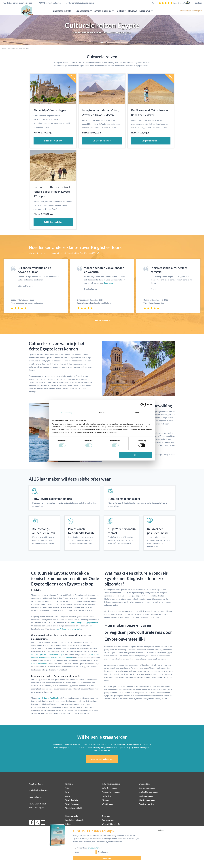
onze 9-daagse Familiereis (48, 698)
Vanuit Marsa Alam (72, 804)
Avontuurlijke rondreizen (111, 792)
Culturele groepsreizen (147, 788)
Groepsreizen (82, 10)
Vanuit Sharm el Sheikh (73, 808)
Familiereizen (106, 796)
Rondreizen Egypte (61, 10)
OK (135, 455)
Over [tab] (137, 412)
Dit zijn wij (144, 10)
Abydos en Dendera (39, 663)
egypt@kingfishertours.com (39, 790)
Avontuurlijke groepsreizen (148, 792)
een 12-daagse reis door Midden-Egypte (47, 654)
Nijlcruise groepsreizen (147, 800)
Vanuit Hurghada (71, 800)
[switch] (88, 445)
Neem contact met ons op (101, 759)
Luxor (67, 792)
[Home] (27, 10)
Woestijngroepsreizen (146, 804)
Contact (198, 3)
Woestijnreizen (107, 804)
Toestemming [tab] (66, 412)
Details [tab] (102, 412)
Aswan (67, 796)
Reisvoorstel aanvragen (191, 10)
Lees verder (109, 283)
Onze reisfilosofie (108, 820)
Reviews (132, 10)
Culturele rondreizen (109, 788)
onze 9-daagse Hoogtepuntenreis (84, 622)
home (4, 48)
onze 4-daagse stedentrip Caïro (68, 629)
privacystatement (95, 848)
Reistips (120, 10)
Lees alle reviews (101, 320)
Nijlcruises (105, 800)
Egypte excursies (102, 10)
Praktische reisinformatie (74, 820)
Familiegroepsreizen (146, 796)
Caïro (67, 788)
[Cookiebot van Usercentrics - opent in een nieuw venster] (142, 405)
